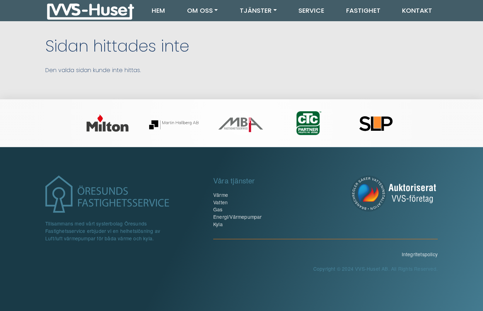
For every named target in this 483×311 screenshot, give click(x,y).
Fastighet (363, 10)
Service (311, 10)
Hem (158, 10)
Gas (218, 209)
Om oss (200, 10)
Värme (220, 194)
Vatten (220, 202)
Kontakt (417, 10)
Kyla (218, 224)
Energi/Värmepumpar (237, 216)
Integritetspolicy (420, 254)
